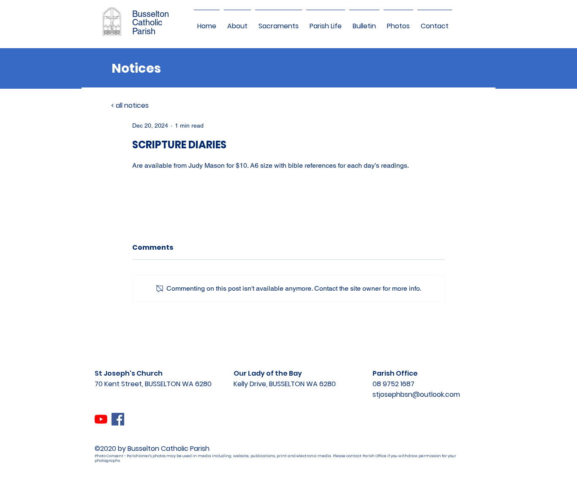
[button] (237, 22)
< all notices (130, 105)
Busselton (150, 14)
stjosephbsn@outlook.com (416, 394)
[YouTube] (101, 419)
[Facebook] (118, 419)
